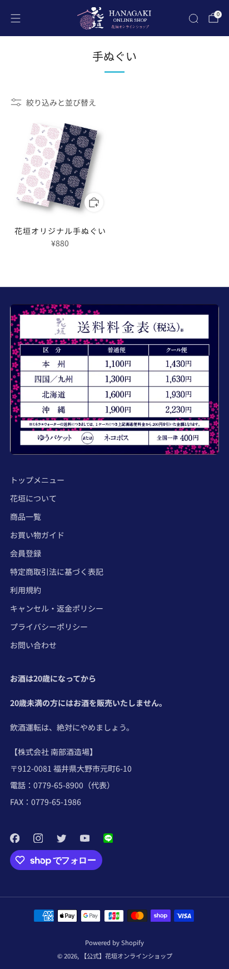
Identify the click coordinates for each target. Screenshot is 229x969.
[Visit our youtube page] (84, 838)
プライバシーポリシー (49, 626)
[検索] (193, 18)
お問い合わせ (33, 644)
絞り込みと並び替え (61, 102)
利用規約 (25, 589)
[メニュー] (15, 18)
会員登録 (25, 553)
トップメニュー (37, 479)
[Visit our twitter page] (61, 838)
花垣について (33, 498)
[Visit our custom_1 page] (108, 838)
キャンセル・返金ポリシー (56, 608)
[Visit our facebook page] (14, 838)
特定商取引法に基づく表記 (56, 571)
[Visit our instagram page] (37, 838)
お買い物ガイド (37, 534)
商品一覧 (25, 516)
